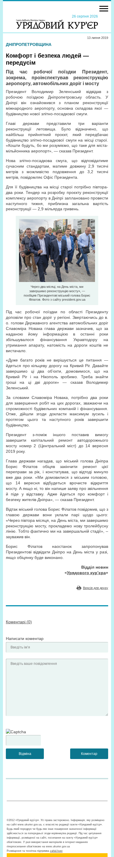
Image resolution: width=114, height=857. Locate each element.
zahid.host (56, 850)
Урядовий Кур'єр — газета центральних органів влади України (57, 21)
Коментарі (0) (19, 621)
